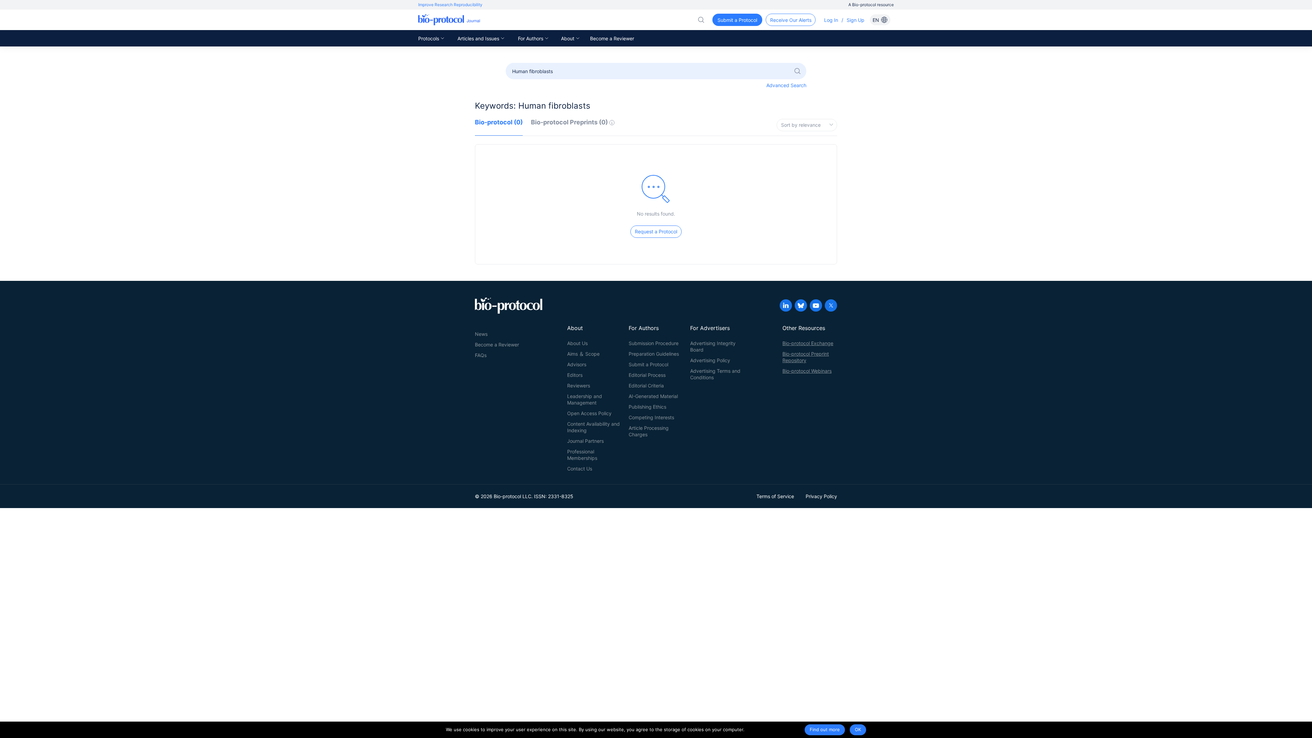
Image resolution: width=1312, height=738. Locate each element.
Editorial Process (647, 375)
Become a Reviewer (612, 38)
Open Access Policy (589, 413)
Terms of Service (775, 496)
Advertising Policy (710, 360)
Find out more (825, 729)
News (481, 334)
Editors (575, 375)
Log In (831, 20)
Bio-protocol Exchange (807, 343)
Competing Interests (651, 417)
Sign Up (855, 20)
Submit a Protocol (648, 364)
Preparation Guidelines (654, 354)
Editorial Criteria (646, 385)
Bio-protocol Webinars (807, 371)
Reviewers (578, 385)
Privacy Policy (821, 496)
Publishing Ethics (647, 407)
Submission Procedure (654, 343)
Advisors (576, 364)
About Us (577, 343)
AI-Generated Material (653, 396)
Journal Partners (585, 441)
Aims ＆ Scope (583, 354)
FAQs (481, 355)
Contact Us (579, 469)
